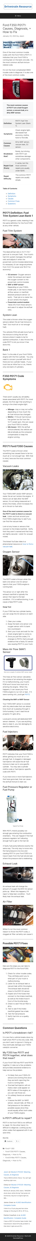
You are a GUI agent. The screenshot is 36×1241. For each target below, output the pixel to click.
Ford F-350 (9, 1148)
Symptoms (12, 196)
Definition (11, 194)
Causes (10, 199)
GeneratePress (18, 1238)
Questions (12, 204)
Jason (6, 1172)
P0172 (27, 694)
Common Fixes (13, 201)
